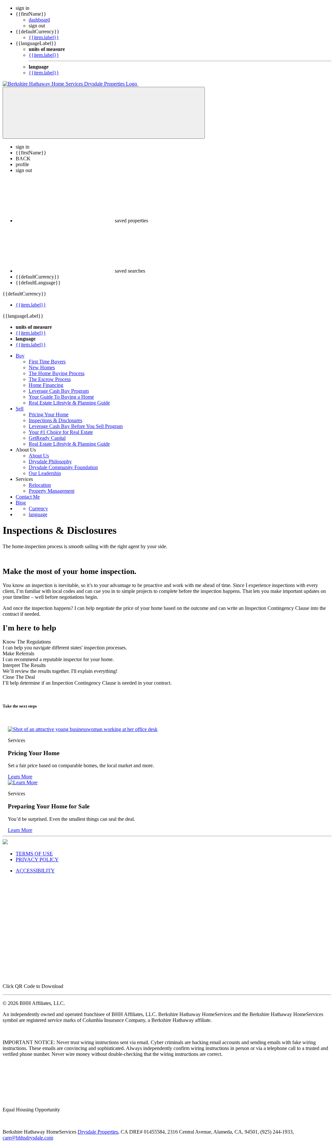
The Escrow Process (50, 379)
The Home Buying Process (56, 373)
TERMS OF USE (34, 853)
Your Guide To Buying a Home (61, 397)
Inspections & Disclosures (55, 420)
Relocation (40, 485)
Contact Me (28, 497)
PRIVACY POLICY (37, 859)
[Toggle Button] (104, 113)
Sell (19, 408)
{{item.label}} (44, 37)
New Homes (42, 367)
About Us (39, 455)
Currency (38, 508)
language (38, 514)
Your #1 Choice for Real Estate (61, 432)
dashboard (39, 20)
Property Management (51, 491)
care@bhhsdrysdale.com (28, 1137)
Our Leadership (45, 473)
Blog (21, 502)
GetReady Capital (47, 438)
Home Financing (46, 385)
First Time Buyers (47, 361)
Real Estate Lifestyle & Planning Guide (69, 403)
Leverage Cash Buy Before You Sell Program (76, 426)
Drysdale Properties (98, 1132)
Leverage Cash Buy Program (59, 391)
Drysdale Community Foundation (63, 467)
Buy (20, 355)
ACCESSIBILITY (35, 870)
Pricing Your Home (48, 414)
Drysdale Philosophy (50, 461)
